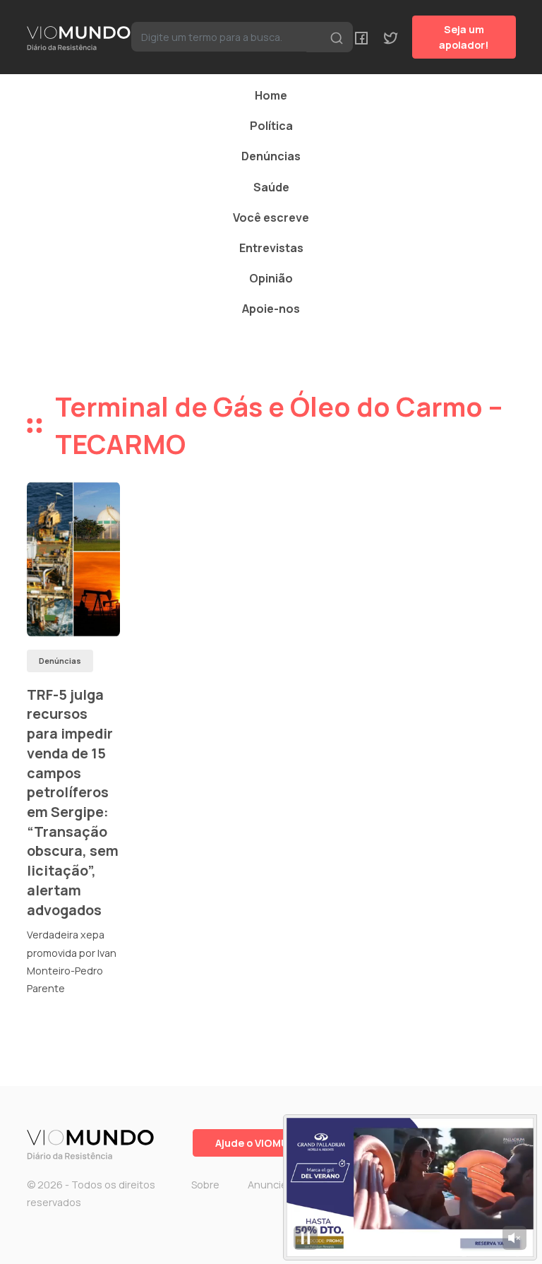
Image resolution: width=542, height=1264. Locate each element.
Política (271, 125)
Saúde (271, 187)
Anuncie (267, 1184)
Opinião (271, 278)
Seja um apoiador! (464, 37)
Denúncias (271, 156)
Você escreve (271, 217)
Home (271, 95)
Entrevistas (271, 248)
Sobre (205, 1184)
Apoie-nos (271, 308)
